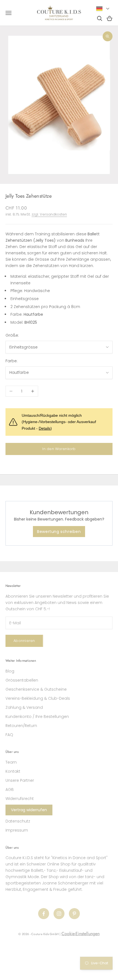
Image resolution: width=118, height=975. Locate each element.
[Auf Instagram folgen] (59, 913)
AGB (9, 789)
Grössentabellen (21, 680)
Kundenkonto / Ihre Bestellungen (37, 716)
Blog (9, 671)
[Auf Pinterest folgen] (74, 913)
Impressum (16, 830)
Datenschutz (17, 821)
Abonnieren (24, 640)
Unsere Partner (19, 780)
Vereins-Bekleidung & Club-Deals (37, 698)
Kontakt (12, 771)
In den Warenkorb (58, 448)
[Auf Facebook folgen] (43, 913)
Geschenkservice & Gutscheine (36, 689)
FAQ (9, 734)
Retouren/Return (21, 725)
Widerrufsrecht (19, 798)
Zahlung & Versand (24, 707)
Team (11, 762)
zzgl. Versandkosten (49, 214)
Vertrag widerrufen (29, 810)
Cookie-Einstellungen (80, 933)
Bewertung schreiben (59, 531)
